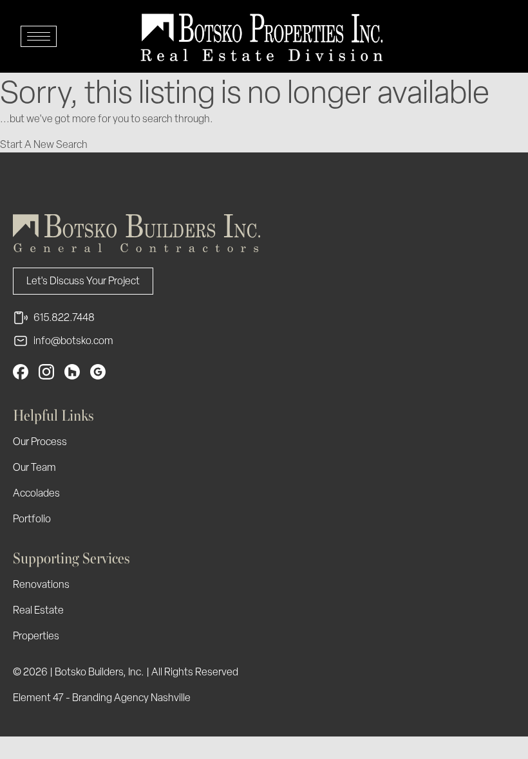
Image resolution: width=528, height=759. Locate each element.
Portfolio (32, 519)
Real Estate (38, 610)
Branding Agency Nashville (131, 697)
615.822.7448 (64, 317)
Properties (36, 636)
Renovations (41, 584)
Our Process (40, 441)
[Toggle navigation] (39, 36)
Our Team (34, 467)
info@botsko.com (73, 340)
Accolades (36, 493)
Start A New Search (44, 144)
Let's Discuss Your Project (83, 281)
